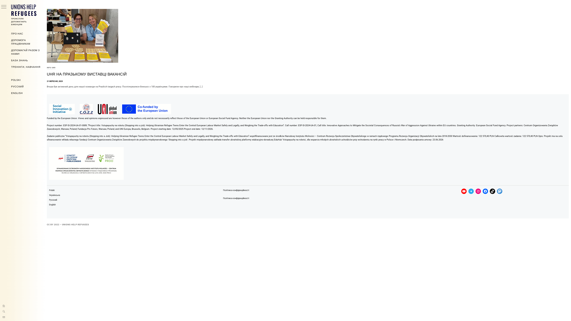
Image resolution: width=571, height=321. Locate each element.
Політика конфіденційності (236, 190)
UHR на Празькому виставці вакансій (87, 74)
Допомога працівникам (20, 42)
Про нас (17, 33)
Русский (17, 86)
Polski (16, 80)
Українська (54, 195)
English (17, 93)
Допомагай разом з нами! (25, 52)
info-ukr (51, 68)
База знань (19, 60)
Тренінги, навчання (25, 67)
